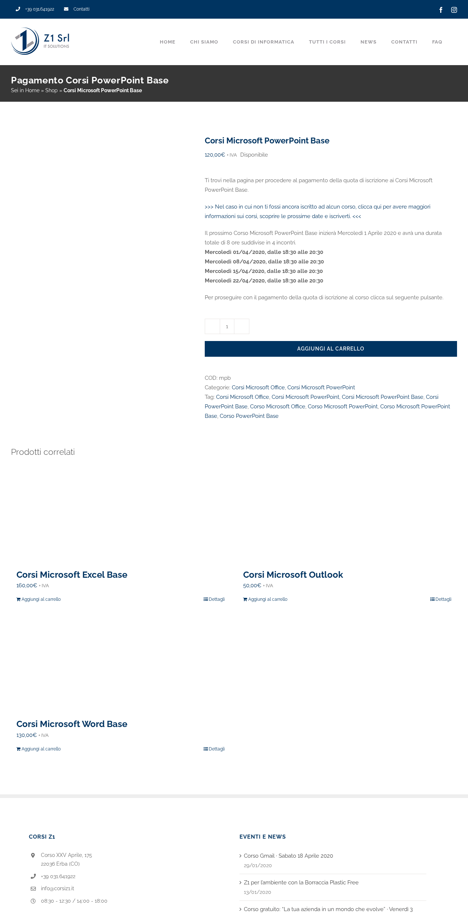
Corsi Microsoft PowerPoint (321, 387)
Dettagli (217, 599)
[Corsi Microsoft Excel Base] (120, 513)
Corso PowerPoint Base (249, 416)
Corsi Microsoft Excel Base (71, 574)
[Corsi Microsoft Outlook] (347, 513)
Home (32, 90)
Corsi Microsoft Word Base (71, 724)
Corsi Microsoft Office (258, 387)
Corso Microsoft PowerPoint (343, 406)
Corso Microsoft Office (277, 406)
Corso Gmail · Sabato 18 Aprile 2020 (288, 856)
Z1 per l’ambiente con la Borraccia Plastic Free (301, 882)
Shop (51, 90)
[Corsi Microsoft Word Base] (120, 663)
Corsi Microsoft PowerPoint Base (382, 397)
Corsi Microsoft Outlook (293, 574)
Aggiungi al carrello (331, 349)
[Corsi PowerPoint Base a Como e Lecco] (102, 182)
